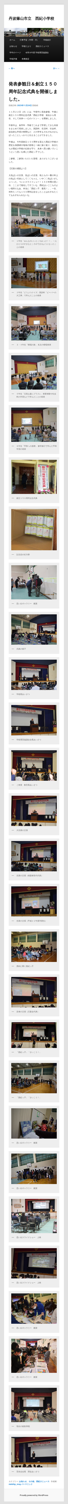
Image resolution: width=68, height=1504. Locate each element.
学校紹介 (47, 39)
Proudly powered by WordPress (34, 1495)
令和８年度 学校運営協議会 (37, 52)
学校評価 (13, 58)
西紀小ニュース (42, 46)
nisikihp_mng (15, 1484)
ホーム (12, 39)
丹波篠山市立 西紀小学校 (31, 18)
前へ (12, 68)
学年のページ (15, 52)
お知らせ (13, 46)
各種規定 (25, 58)
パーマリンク (27, 1484)
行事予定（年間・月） (29, 39)
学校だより (26, 46)
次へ (56, 68)
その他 (31, 1481)
